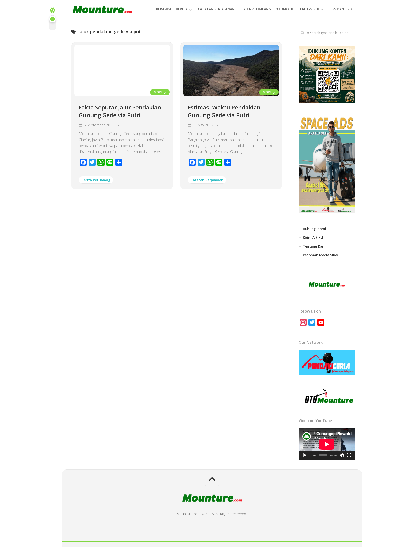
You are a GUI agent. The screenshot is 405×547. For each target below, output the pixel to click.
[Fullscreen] (349, 455)
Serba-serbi (308, 9)
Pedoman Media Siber (320, 255)
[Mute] (341, 455)
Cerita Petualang (255, 9)
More (158, 92)
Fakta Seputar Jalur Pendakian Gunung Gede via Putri (120, 111)
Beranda (163, 9)
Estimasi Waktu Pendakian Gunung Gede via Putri (224, 111)
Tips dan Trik (340, 9)
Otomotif (285, 9)
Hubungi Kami (314, 228)
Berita (182, 9)
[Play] (304, 455)
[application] (327, 444)
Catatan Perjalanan (216, 9)
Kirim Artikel (313, 237)
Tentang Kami (314, 246)
